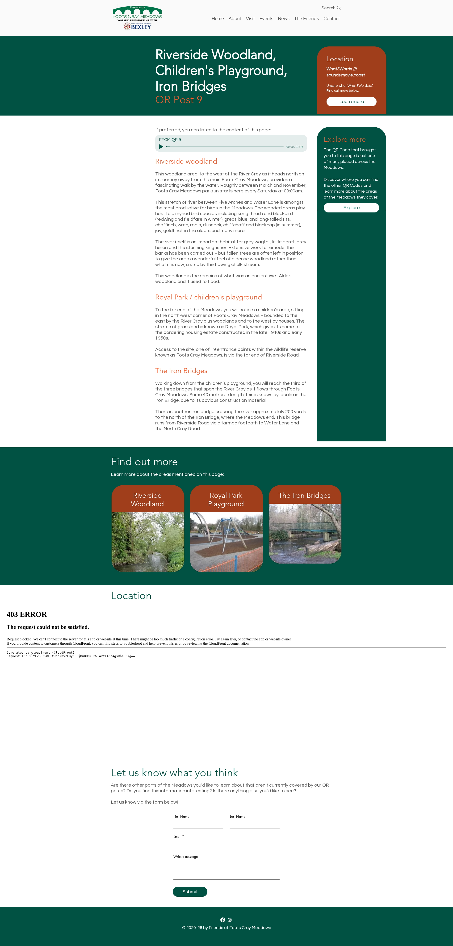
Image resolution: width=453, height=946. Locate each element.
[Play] (161, 146)
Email (177, 836)
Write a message (185, 856)
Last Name (237, 816)
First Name (181, 816)
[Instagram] (229, 919)
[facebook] (222, 919)
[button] (266, 17)
